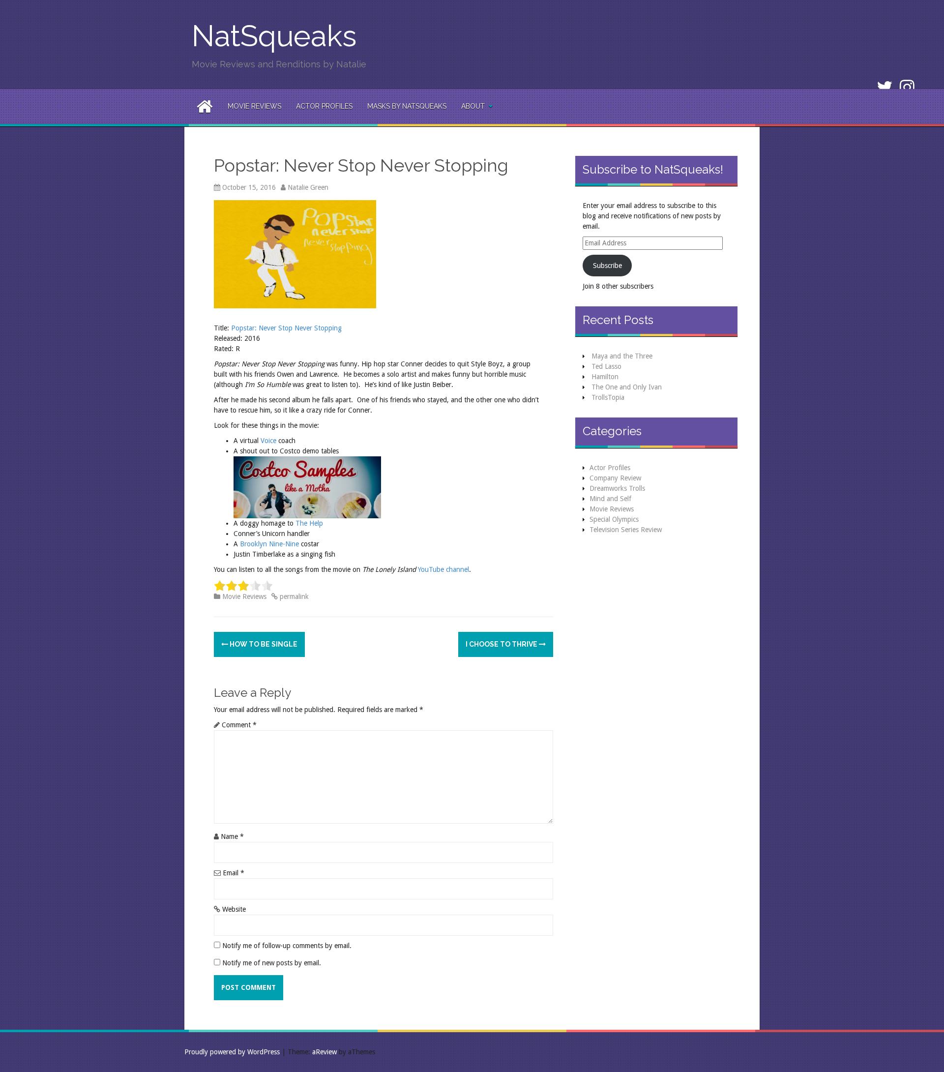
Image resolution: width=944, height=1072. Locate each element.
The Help (309, 523)
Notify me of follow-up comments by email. (287, 946)
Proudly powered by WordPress (232, 1052)
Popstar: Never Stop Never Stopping (286, 328)
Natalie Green (308, 187)
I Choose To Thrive (502, 644)
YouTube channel (443, 569)
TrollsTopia (607, 397)
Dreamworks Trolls (617, 488)
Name (232, 836)
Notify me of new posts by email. (271, 963)
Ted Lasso (606, 366)
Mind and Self (610, 499)
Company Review (615, 478)
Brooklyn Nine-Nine (269, 544)
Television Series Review (626, 530)
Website (234, 909)
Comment (239, 725)
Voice (268, 441)
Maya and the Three (621, 356)
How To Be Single (262, 644)
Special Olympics (614, 519)
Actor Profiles (324, 106)
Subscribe (607, 265)
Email (233, 873)
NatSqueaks (274, 36)
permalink (293, 596)
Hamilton (605, 377)
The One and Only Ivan (626, 387)
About (473, 106)
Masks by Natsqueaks (406, 106)
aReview (324, 1052)
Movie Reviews (254, 106)
